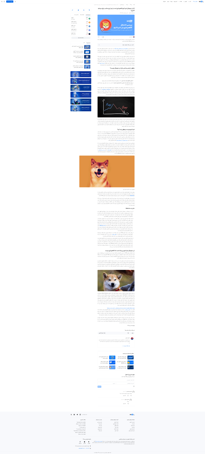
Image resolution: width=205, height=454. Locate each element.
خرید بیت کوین (132, 422)
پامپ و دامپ (127, 309)
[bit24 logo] (131, 414)
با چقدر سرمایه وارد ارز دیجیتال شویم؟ (80, 430)
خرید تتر (133, 423)
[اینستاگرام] (80, 414)
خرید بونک (100, 430)
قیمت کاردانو (116, 429)
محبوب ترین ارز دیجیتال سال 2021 (121, 48)
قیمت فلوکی (116, 425)
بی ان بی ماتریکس (101, 150)
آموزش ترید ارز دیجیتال (82, 434)
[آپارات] (74, 414)
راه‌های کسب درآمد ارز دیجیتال (81, 423)
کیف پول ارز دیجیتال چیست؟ (81, 429)
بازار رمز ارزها (102, 63)
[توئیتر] (71, 414)
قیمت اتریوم (116, 422)
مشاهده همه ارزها (81, 37)
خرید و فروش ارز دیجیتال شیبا (122, 140)
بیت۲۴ (131, 4)
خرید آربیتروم (100, 429)
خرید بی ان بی (99, 422)
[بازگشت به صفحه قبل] (134, 4)
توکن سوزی (114, 234)
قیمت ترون (116, 430)
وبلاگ (127, 4)
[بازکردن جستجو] (15, 1)
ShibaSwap (132, 195)
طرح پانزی (109, 150)
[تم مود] (2, 1)
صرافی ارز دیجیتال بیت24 (98, 441)
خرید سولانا (133, 425)
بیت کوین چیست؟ (83, 427)
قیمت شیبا (116, 427)
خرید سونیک (100, 427)
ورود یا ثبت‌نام (9, 1)
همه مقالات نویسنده (126, 346)
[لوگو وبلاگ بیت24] (201, 1)
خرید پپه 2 (100, 423)
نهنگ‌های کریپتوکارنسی (106, 89)
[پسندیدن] (128, 333)
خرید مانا (100, 425)
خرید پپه (133, 427)
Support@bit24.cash (82, 448)
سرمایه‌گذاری (122, 4)
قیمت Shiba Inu (103, 225)
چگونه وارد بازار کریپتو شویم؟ (81, 422)
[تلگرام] (77, 414)
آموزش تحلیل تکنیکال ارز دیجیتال (80, 432)
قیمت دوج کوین (115, 423)
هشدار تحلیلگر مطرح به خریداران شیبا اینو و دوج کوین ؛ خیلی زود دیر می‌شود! (121, 308)
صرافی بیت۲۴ (195, 1)
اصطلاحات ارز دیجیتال (82, 425)
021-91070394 (87, 448)
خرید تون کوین (132, 429)
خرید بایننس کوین (132, 430)
